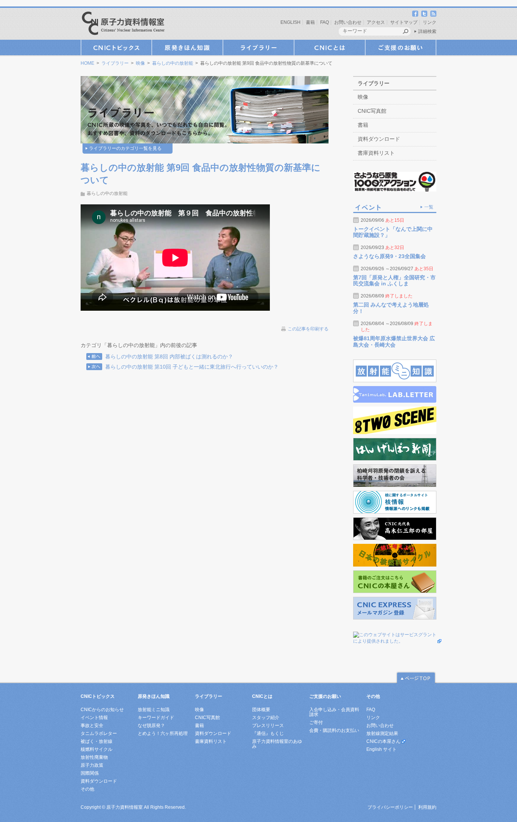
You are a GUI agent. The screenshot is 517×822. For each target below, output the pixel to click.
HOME (87, 63)
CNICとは (329, 47)
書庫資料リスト (376, 153)
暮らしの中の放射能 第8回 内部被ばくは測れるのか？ (169, 356)
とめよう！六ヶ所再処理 (163, 733)
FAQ (324, 22)
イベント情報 (94, 717)
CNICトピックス (116, 47)
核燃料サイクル (96, 749)
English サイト (381, 749)
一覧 (428, 207)
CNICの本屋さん (383, 741)
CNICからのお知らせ (102, 709)
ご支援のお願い (400, 47)
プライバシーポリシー (390, 807)
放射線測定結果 (382, 733)
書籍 (310, 22)
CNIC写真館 (372, 111)
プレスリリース (268, 725)
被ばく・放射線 (96, 741)
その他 (87, 789)
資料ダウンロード (379, 139)
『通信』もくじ (268, 733)
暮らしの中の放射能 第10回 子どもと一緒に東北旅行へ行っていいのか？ (192, 367)
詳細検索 (427, 31)
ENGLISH (290, 22)
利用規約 (427, 807)
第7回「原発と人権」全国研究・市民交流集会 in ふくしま (394, 280)
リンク (429, 22)
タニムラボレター (99, 733)
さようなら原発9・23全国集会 (389, 256)
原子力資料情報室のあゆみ (277, 744)
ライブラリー (258, 47)
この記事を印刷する (308, 329)
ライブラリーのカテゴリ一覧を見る (125, 148)
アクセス (376, 22)
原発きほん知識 (187, 47)
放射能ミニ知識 (154, 709)
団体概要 (261, 709)
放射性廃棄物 (94, 757)
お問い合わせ (347, 22)
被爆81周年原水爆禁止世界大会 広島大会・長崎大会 (394, 341)
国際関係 (90, 773)
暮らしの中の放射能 (172, 63)
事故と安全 (92, 725)
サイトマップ (403, 22)
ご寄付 (316, 722)
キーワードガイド (156, 717)
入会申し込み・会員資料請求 (334, 712)
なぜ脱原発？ (151, 725)
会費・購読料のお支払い (334, 730)
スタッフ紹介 (265, 717)
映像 (140, 63)
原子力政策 (92, 765)
